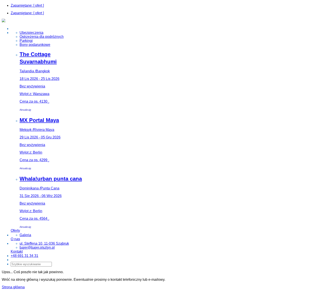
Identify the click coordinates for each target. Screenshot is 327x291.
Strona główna (13, 287)
